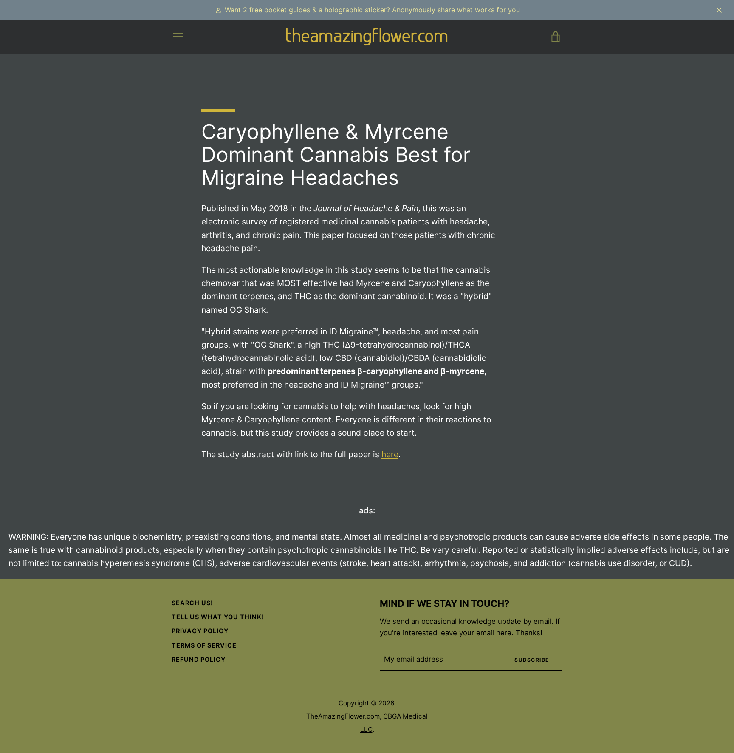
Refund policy (199, 659)
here (389, 454)
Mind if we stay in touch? (444, 603)
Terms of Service (204, 645)
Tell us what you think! (218, 616)
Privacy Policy (200, 630)
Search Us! (192, 602)
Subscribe (532, 660)
